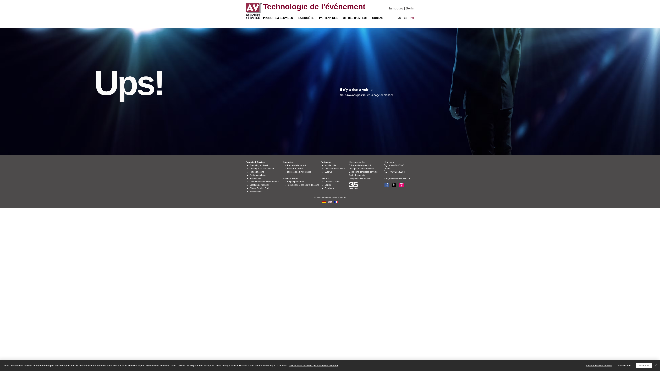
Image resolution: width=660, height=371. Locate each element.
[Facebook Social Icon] (386, 185)
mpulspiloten (331, 165)
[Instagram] (401, 185)
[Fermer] (656, 365)
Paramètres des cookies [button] (599, 365)
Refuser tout (624, 365)
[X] (394, 185)
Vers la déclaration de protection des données (313, 365)
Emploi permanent (295, 182)
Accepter (644, 365)
